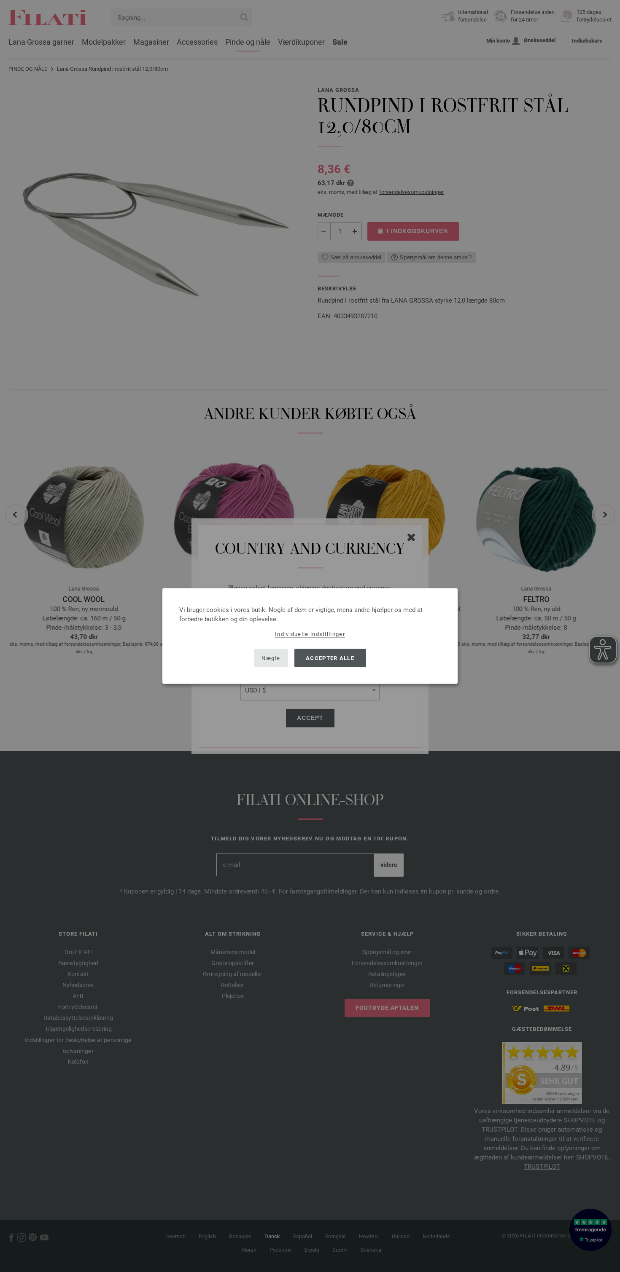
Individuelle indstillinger (310, 634)
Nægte (270, 658)
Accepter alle (330, 658)
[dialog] (310, 636)
